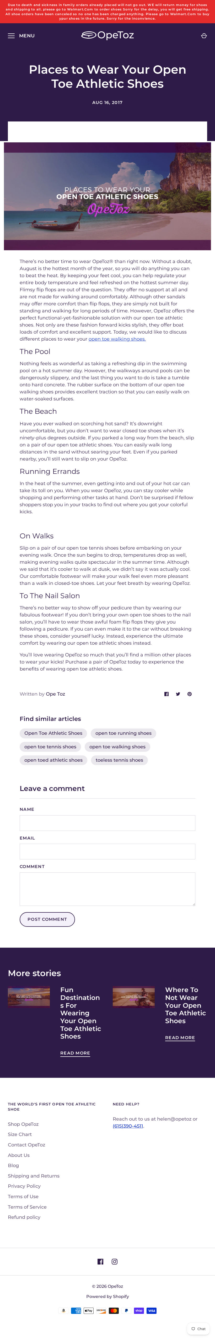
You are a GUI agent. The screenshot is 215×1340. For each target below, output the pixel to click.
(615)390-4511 (128, 1126)
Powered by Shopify (107, 1296)
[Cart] (204, 36)
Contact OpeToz (26, 1145)
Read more (75, 1053)
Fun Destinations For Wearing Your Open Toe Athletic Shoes (80, 1013)
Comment (32, 866)
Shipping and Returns (34, 1176)
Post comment (47, 919)
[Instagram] (114, 1261)
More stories (34, 973)
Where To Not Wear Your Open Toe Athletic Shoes (185, 1005)
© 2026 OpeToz (107, 1286)
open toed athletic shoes (53, 760)
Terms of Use (23, 1196)
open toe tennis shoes (50, 747)
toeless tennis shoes (119, 760)
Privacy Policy (24, 1186)
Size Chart (20, 1134)
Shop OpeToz (23, 1124)
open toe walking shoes (117, 747)
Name (27, 809)
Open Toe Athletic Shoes (53, 733)
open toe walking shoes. (117, 339)
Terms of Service (27, 1207)
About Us (19, 1155)
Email (27, 838)
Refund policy (24, 1217)
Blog (13, 1165)
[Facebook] (100, 1261)
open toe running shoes (123, 733)
